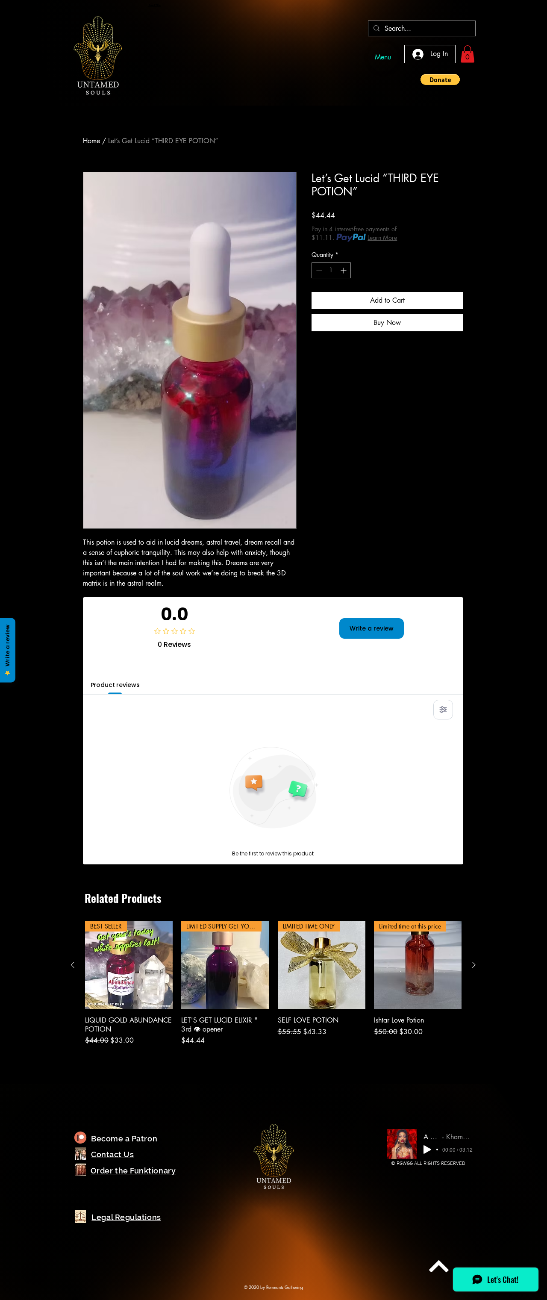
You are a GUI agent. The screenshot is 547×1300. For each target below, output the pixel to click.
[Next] (439, 1266)
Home (91, 140)
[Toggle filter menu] (443, 709)
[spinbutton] (331, 270)
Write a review (372, 628)
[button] (467, 54)
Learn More (382, 237)
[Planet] (80, 1138)
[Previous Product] (73, 965)
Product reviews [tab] (115, 685)
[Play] (427, 1149)
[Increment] (344, 270)
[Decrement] (318, 270)
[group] (273, 992)
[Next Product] (474, 965)
